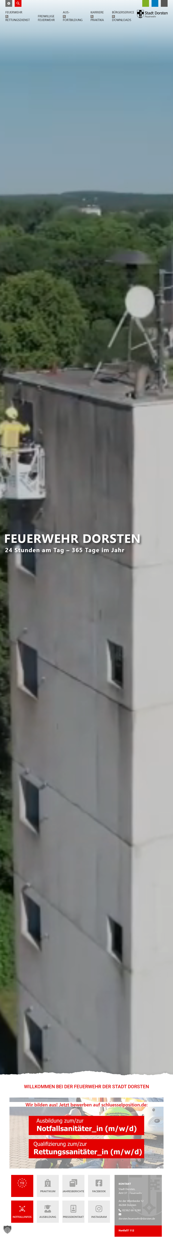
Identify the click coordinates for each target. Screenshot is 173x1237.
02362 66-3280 (131, 1210)
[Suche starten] (18, 3)
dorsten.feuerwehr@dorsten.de (137, 1218)
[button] (8, 3)
